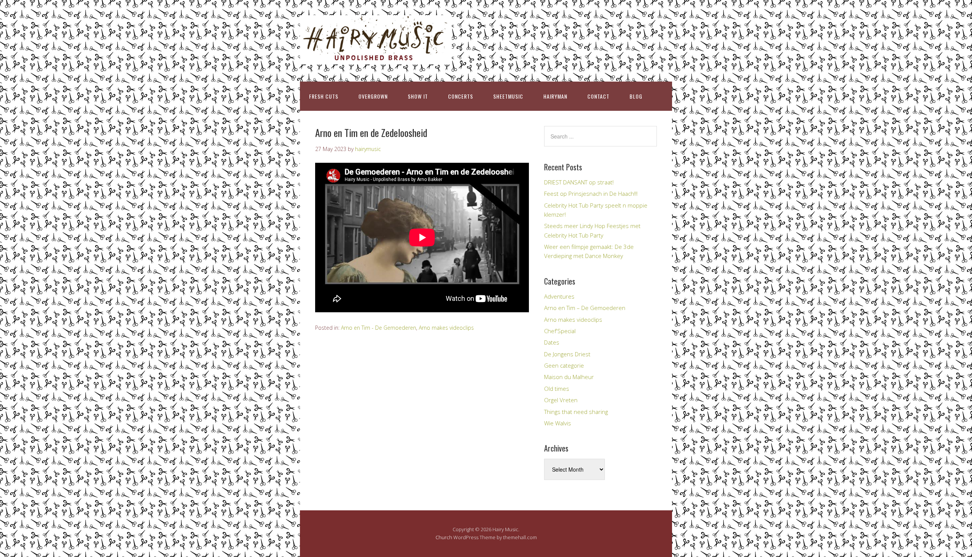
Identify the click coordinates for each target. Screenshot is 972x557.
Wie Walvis (557, 423)
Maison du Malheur (569, 377)
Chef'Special (560, 331)
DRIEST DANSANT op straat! (579, 182)
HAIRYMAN (555, 96)
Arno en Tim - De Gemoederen (378, 327)
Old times (556, 388)
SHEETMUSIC (508, 96)
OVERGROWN (373, 96)
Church (444, 537)
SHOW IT (418, 96)
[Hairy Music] (376, 57)
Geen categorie (564, 365)
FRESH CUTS (323, 96)
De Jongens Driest (567, 354)
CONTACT (598, 96)
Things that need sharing (576, 411)
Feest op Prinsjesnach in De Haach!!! (590, 193)
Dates (551, 342)
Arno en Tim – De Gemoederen (584, 308)
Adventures (559, 296)
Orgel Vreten (561, 400)
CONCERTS (460, 96)
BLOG (636, 96)
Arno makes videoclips (446, 327)
